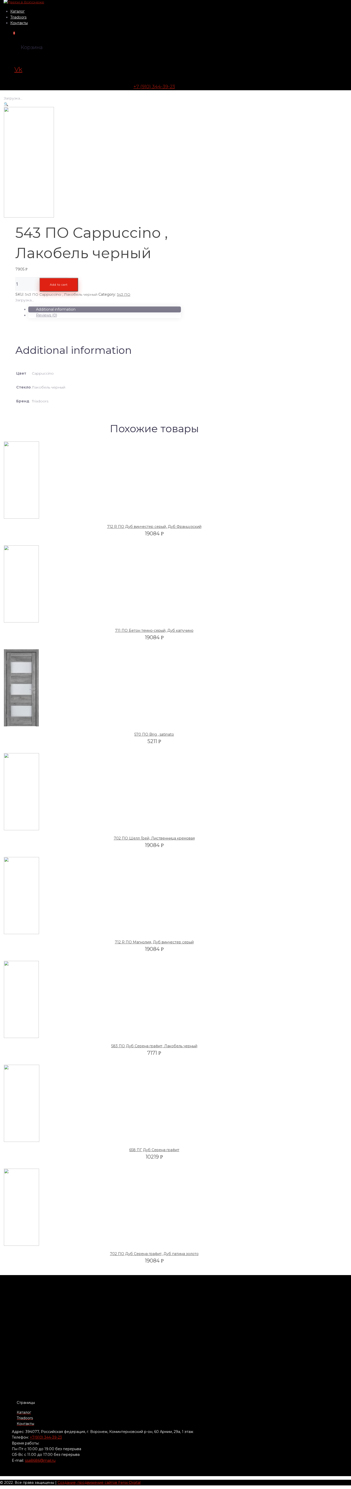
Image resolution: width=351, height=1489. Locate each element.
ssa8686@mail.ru (40, 1460)
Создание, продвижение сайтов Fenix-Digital (99, 1482)
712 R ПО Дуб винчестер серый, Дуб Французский (154, 526)
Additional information (56, 309)
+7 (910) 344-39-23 (154, 86)
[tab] (104, 309)
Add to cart (59, 284)
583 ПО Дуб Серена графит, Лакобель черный (154, 1046)
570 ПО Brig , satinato (154, 734)
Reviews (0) (46, 315)
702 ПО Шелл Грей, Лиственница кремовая (154, 838)
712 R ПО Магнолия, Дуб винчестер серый (154, 942)
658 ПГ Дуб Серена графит (154, 1150)
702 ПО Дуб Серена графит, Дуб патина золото (154, 1253)
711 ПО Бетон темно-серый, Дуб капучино (154, 630)
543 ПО (123, 294)
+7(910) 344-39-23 (46, 1437)
